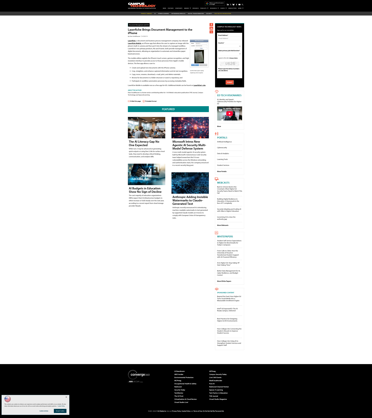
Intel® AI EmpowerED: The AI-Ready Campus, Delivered (227, 310)
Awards (186, 8)
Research (196, 8)
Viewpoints (178, 8)
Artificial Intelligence (224, 142)
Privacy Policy (233, 58)
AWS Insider (178, 374)
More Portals (222, 171)
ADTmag (212, 371)
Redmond (178, 387)
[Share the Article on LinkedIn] (211, 28)
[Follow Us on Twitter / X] (230, 4)
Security (209, 13)
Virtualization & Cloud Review (185, 399)
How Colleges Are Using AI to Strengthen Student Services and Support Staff (229, 343)
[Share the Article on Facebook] (211, 24)
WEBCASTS (223, 182)
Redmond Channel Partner (219, 387)
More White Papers (224, 281)
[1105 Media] (139, 392)
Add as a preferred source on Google (216, 3)
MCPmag (177, 380)
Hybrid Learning (163, 13)
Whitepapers (225, 236)
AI (155, 13)
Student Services (223, 165)
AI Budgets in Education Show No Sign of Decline (145, 190)
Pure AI (212, 384)
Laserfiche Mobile (134, 43)
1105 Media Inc (161, 411)
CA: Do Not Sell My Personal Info (213, 411)
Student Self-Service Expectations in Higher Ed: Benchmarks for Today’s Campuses (229, 242)
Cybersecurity (222, 147)
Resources (213, 8)
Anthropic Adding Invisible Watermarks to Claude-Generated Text (190, 200)
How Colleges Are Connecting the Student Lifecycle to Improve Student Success (229, 331)
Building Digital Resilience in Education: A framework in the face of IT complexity (228, 201)
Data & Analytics (223, 153)
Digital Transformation (196, 13)
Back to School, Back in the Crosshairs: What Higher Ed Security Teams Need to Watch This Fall (229, 190)
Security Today (179, 390)
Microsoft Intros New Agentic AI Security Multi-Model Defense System (189, 145)
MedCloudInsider (215, 380)
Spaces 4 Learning (216, 390)
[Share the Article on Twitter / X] (211, 32)
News (164, 8)
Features (171, 8)
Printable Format (151, 101)
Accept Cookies (60, 411)
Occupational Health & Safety (185, 384)
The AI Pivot (178, 396)
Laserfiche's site (199, 85)
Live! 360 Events (215, 377)
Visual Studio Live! (181, 402)
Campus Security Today (218, 374)
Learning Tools (222, 159)
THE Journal (213, 396)
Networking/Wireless (178, 13)
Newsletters (232, 8)
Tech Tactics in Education (218, 393)
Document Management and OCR (139, 25)
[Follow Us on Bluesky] (233, 5)
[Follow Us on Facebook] (236, 5)
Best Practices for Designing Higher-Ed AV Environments (227, 320)
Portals (222, 137)
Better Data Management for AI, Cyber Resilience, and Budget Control (228, 273)
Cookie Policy (186, 411)
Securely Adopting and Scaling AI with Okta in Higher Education (229, 210)
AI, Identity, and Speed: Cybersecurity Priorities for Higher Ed (229, 101)
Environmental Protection (183, 377)
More (240, 8)
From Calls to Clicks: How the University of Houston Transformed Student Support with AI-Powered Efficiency (228, 254)
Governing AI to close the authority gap (226, 218)
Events (222, 8)
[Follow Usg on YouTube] (239, 5)
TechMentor (178, 393)
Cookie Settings (44, 411)
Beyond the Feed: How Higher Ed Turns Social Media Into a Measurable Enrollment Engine (229, 298)
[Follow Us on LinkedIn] (228, 4)
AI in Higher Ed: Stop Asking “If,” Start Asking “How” (228, 264)
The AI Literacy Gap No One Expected (144, 143)
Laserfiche (132, 41)
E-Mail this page (135, 101)
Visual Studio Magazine (218, 399)
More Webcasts (222, 225)
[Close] (66, 397)
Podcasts (203, 8)
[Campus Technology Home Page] (142, 6)
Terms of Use (198, 411)
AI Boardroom (179, 371)
